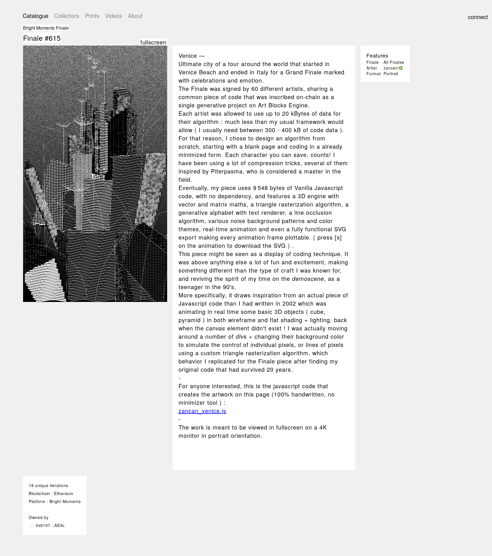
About (135, 15)
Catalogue (35, 15)
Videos (113, 15)
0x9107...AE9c (50, 525)
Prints (92, 15)
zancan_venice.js (202, 410)
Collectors (66, 15)
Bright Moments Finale (46, 27)
